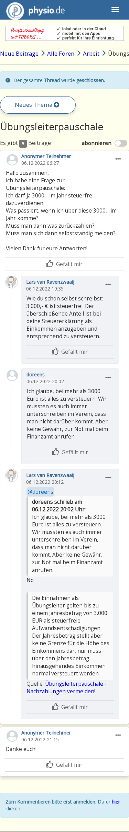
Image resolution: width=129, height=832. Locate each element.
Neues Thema (34, 105)
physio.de (35, 9)
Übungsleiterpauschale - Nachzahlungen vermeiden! (66, 687)
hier (116, 801)
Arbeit (91, 53)
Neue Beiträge (19, 53)
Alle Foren (60, 53)
